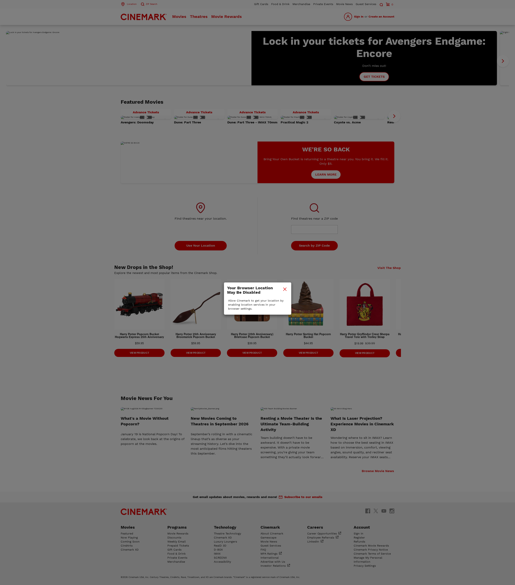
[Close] (285, 289)
